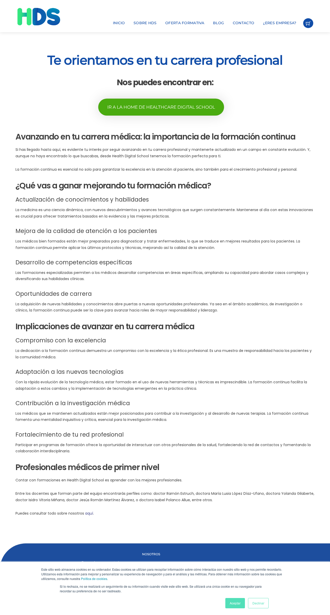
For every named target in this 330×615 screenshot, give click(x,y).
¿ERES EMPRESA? (279, 23)
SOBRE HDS (145, 23)
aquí (89, 513)
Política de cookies (94, 578)
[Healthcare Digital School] (47, 16)
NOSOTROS (151, 554)
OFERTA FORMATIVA (184, 23)
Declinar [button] (258, 603)
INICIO (119, 23)
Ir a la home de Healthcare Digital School (161, 107)
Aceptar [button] (235, 603)
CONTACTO (243, 23)
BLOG (218, 23)
